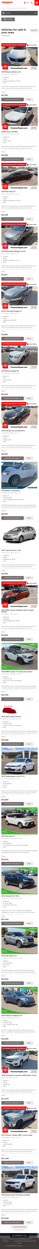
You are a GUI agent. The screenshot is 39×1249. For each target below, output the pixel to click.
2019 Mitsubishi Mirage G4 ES (13, 251)
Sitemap (31, 1245)
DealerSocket (11, 1241)
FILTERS (9, 19)
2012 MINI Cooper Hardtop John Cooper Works (17, 611)
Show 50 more (20, 1230)
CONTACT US (20, 1235)
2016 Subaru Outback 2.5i (11, 1015)
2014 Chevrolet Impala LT (11, 311)
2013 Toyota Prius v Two (11, 550)
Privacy (25, 1245)
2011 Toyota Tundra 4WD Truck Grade (16, 1135)
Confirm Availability (12, 99)
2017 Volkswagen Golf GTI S (12, 776)
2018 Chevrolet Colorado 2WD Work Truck (18, 1075)
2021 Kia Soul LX (8, 836)
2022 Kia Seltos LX (9, 956)
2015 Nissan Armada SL (10, 490)
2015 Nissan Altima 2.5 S (11, 72)
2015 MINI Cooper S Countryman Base (16, 672)
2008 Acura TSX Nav (9, 132)
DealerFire (34, 1238)
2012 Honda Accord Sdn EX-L (13, 431)
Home (3, 8)
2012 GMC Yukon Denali (11, 716)
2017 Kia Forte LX (8, 191)
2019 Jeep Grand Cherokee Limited (15, 1195)
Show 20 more (19, 1227)
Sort (35, 30)
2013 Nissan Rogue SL (10, 371)
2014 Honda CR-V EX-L (10, 896)
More (3, 92)
